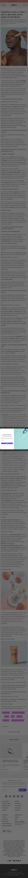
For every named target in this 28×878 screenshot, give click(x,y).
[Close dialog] (27, 429)
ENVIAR (7, 443)
